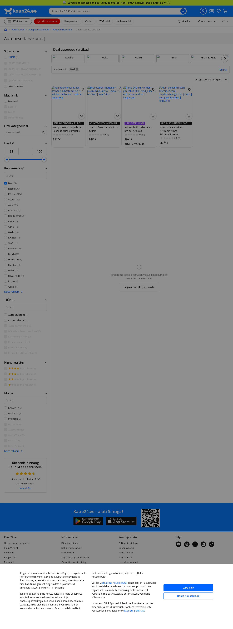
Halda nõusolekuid (188, 596)
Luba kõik (188, 587)
